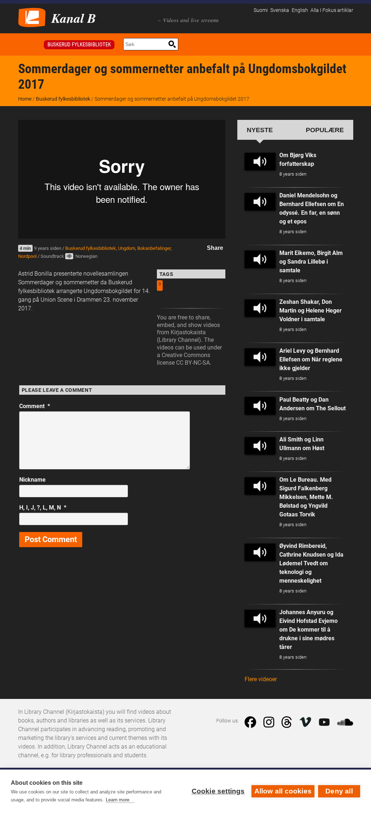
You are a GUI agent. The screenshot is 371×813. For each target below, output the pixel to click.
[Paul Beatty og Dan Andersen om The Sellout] (260, 405)
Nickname (32, 479)
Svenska (279, 10)
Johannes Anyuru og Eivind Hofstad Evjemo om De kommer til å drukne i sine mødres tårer (308, 629)
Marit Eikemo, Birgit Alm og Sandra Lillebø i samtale (311, 262)
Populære (325, 130)
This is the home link (29, 44)
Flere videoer (261, 679)
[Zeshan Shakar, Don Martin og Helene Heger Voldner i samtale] (260, 308)
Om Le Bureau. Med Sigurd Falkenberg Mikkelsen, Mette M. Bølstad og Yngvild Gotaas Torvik (306, 497)
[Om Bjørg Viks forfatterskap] (260, 161)
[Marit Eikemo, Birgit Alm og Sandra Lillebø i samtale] (260, 259)
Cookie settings (218, 791)
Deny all (339, 791)
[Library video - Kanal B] (32, 17)
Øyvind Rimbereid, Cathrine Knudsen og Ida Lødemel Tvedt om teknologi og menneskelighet (311, 563)
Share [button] (215, 248)
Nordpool (27, 256)
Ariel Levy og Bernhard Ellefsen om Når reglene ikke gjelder (310, 359)
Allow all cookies (283, 791)
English (300, 10)
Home (25, 99)
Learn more (117, 799)
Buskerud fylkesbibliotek (79, 44)
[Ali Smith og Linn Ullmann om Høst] (260, 445)
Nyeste (260, 130)
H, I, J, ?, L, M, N (42, 507)
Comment (34, 406)
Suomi (261, 10)
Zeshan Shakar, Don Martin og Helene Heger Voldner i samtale (310, 310)
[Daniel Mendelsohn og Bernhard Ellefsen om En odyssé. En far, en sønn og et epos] (260, 201)
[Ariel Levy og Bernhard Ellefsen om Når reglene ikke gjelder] (260, 357)
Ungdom (126, 248)
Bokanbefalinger (154, 248)
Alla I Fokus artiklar (331, 10)
